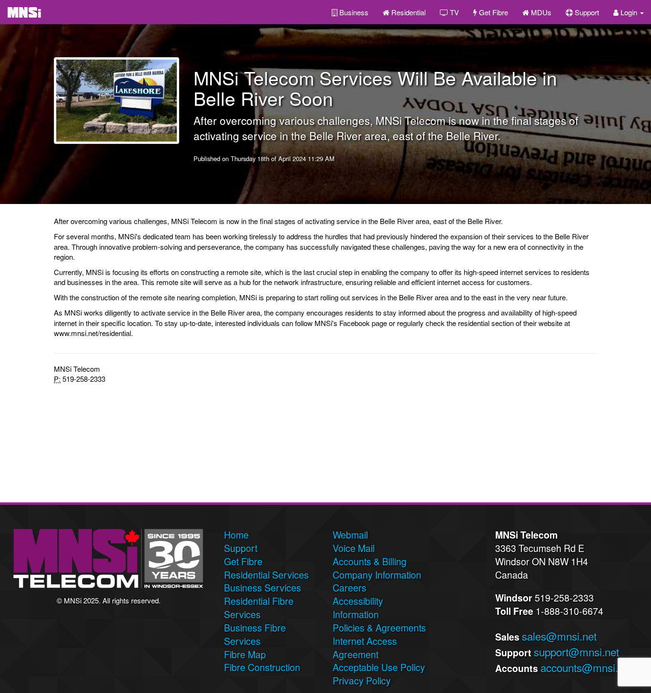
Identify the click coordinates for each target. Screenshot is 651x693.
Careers (349, 587)
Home (236, 534)
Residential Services (266, 574)
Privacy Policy (362, 680)
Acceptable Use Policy (379, 667)
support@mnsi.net (576, 651)
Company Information (377, 574)
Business (352, 12)
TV (453, 12)
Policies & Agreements (379, 627)
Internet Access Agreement (365, 647)
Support (586, 12)
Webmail (350, 534)
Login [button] (629, 12)
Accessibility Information (358, 607)
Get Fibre (492, 12)
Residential (407, 12)
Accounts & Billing (370, 561)
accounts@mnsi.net (586, 667)
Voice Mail (354, 548)
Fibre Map (245, 654)
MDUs (540, 12)
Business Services (262, 587)
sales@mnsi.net (559, 635)
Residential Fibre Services (259, 607)
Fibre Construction (262, 667)
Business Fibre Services (255, 634)
